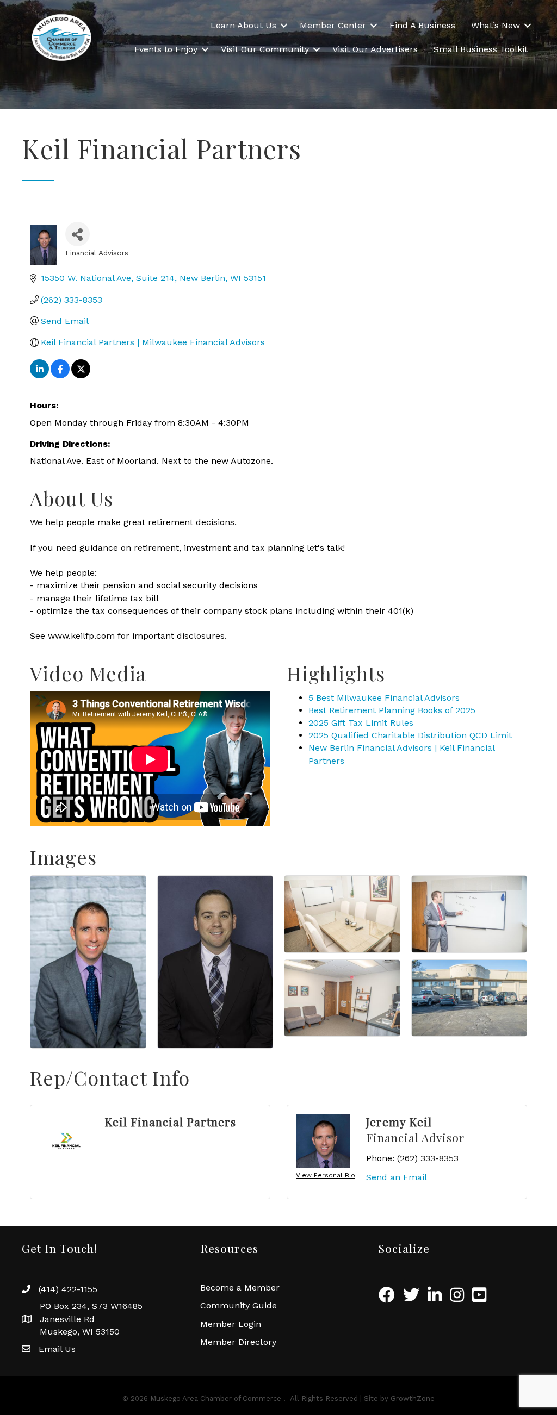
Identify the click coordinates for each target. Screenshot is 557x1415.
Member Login (230, 1324)
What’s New (495, 25)
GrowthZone (413, 1398)
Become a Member (240, 1287)
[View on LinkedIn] (39, 375)
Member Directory (238, 1342)
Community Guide (238, 1305)
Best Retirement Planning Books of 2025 (391, 710)
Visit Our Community (265, 49)
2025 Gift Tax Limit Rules (360, 723)
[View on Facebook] (60, 375)
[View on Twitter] (80, 375)
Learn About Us (243, 25)
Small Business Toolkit (481, 49)
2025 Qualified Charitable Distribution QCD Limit (410, 735)
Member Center (333, 25)
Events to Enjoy (165, 49)
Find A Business (422, 25)
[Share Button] (77, 234)
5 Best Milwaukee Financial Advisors (384, 698)
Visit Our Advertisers (375, 49)
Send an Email (396, 1177)
